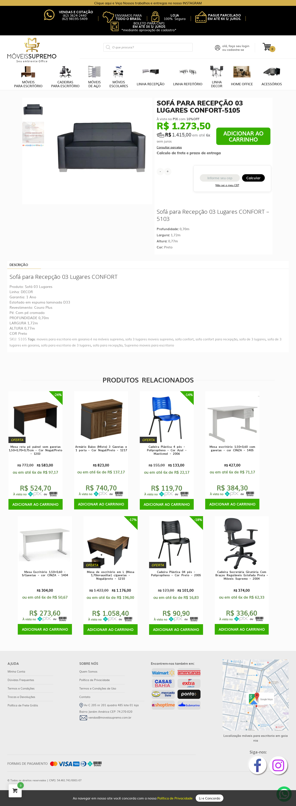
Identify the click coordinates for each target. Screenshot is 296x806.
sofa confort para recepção (216, 339)
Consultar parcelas (169, 147)
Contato (84, 697)
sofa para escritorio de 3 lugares (66, 345)
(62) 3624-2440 (74, 15)
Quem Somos (88, 671)
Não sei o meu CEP (227, 185)
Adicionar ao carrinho (243, 136)
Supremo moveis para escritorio (149, 345)
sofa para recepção (108, 345)
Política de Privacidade (175, 798)
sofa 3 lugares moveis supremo (149, 339)
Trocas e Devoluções (21, 697)
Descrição (19, 265)
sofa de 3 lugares (252, 339)
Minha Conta (16, 671)
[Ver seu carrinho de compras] (267, 46)
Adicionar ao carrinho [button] (35, 504)
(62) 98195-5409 (75, 18)
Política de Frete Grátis (23, 705)
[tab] (24, 265)
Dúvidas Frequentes (21, 680)
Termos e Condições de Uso (97, 688)
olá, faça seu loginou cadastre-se (235, 47)
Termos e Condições (21, 688)
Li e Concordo (209, 798)
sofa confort (184, 339)
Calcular (253, 177)
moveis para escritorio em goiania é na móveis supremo (80, 339)
